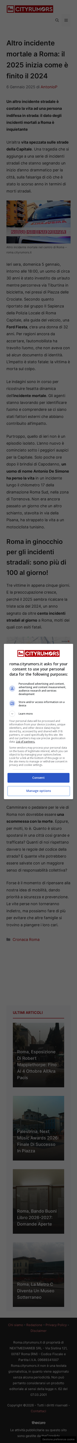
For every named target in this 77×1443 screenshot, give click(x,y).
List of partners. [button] (25, 741)
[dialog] (38, 721)
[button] (38, 714)
